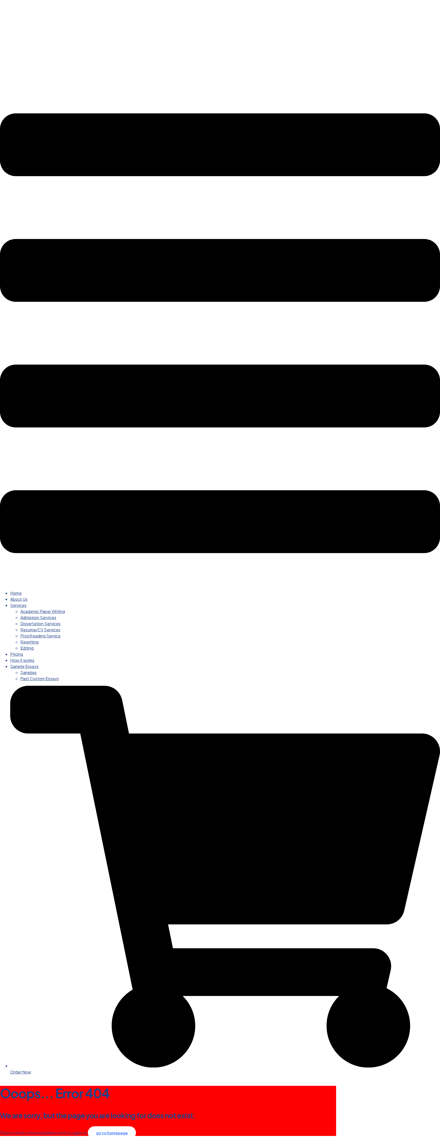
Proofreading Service (40, 635)
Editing (27, 648)
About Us (19, 599)
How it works (22, 660)
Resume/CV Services (40, 629)
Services (18, 605)
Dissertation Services (40, 623)
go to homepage (112, 1132)
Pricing (16, 654)
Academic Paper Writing (42, 611)
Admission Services (38, 617)
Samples (28, 672)
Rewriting (29, 642)
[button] (220, 334)
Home (16, 593)
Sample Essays (24, 666)
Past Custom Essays (39, 678)
